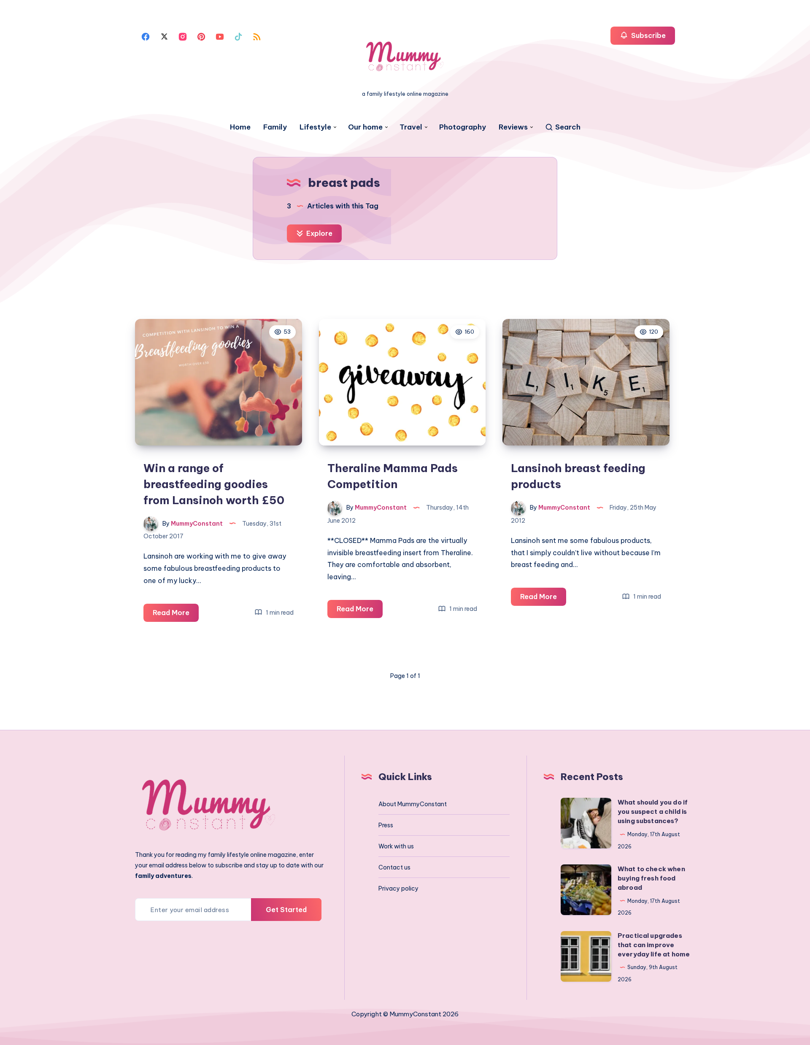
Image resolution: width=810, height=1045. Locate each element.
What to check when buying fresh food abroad (651, 878)
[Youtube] (219, 36)
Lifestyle (315, 127)
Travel (411, 127)
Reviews (513, 127)
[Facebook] (145, 36)
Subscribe (647, 35)
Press (385, 825)
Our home (365, 127)
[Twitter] (164, 36)
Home (240, 127)
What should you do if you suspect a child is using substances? (653, 811)
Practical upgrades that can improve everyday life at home (654, 945)
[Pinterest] (201, 36)
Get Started (286, 909)
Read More (176, 615)
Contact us (394, 867)
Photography (462, 127)
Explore (318, 233)
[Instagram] (182, 36)
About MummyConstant (412, 804)
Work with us (396, 846)
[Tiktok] (238, 36)
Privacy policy (398, 888)
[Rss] (257, 36)
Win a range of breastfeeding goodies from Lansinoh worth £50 (213, 484)
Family (275, 127)
